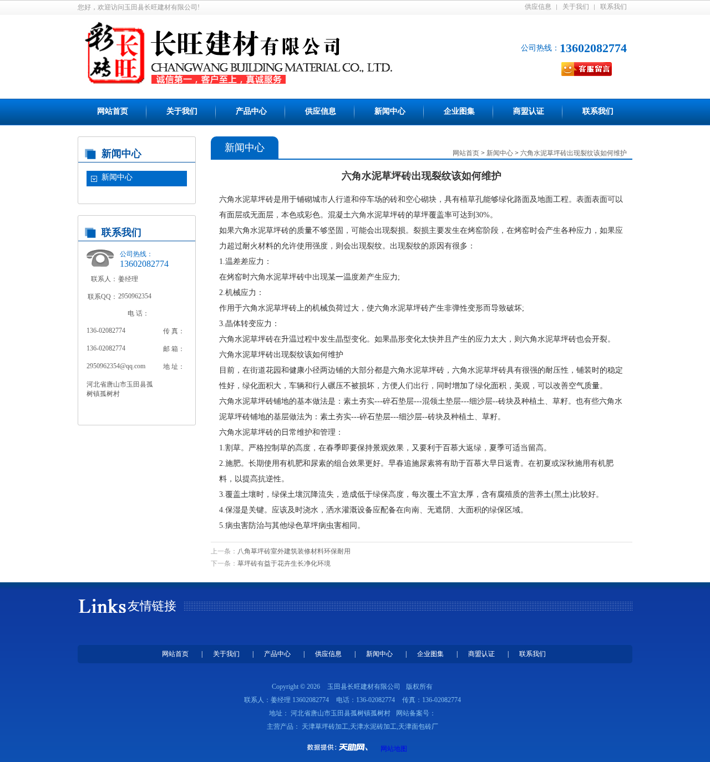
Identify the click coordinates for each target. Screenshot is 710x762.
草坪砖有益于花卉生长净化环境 (284, 563)
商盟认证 (528, 111)
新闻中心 (389, 111)
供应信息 (538, 7)
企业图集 (459, 111)
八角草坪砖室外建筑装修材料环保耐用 (294, 551)
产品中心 (251, 111)
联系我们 (613, 7)
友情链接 (152, 606)
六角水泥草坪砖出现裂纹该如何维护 (573, 153)
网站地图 (394, 749)
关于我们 (575, 7)
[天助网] (341, 747)
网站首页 (112, 111)
